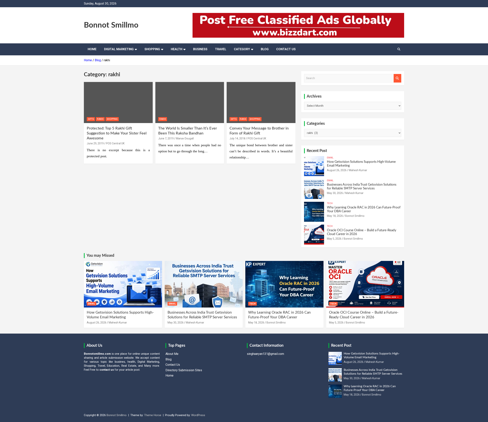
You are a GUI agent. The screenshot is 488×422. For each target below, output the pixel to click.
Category (242, 49)
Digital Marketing (119, 49)
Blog (265, 49)
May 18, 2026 (335, 215)
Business (200, 49)
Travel (220, 49)
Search (397, 78)
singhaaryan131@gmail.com (265, 354)
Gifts (91, 119)
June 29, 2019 (95, 143)
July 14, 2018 (237, 138)
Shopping (152, 49)
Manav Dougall (185, 138)
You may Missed (100, 255)
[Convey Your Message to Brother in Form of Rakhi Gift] (261, 102)
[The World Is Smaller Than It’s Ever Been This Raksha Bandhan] (189, 102)
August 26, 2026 (337, 170)
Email (330, 157)
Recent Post (317, 151)
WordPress (198, 415)
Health (176, 49)
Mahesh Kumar (358, 170)
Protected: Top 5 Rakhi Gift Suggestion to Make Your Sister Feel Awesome (117, 133)
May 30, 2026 (335, 193)
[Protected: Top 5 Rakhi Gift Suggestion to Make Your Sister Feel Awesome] (118, 102)
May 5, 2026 (334, 238)
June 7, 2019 (166, 138)
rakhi (100, 119)
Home (92, 49)
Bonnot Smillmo (111, 25)
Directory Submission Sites (183, 370)
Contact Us (286, 49)
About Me (171, 354)
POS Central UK (115, 143)
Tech (330, 203)
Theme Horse (152, 415)
